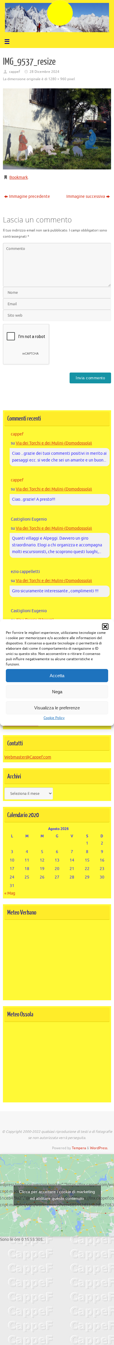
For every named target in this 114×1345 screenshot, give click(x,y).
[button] (105, 626)
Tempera (79, 1148)
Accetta (57, 675)
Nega (57, 691)
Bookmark (18, 177)
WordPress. (99, 1148)
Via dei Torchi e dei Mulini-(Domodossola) (54, 443)
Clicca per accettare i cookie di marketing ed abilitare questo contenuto (57, 1195)
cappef (14, 71)
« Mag (9, 893)
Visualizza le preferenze (57, 707)
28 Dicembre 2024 (44, 71)
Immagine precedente (29, 196)
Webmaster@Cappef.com (27, 757)
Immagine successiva (85, 196)
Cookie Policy (54, 718)
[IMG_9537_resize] (57, 129)
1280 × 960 (57, 79)
